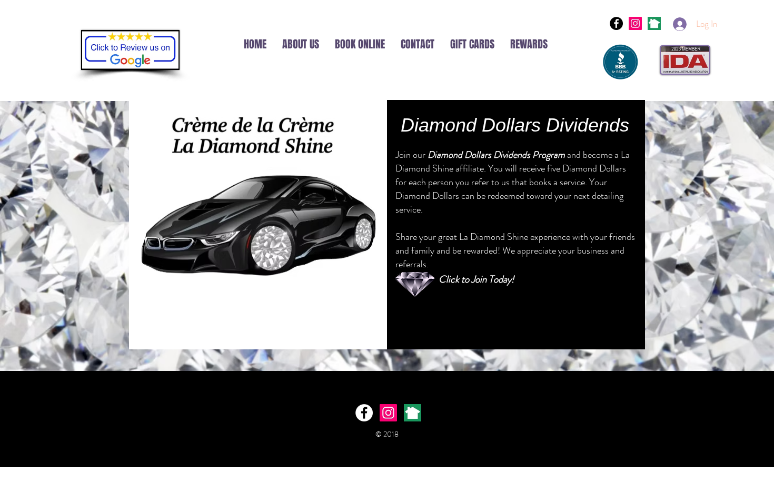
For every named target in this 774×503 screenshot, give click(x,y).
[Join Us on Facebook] (616, 23)
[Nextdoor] (654, 23)
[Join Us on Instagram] (635, 23)
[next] (412, 412)
